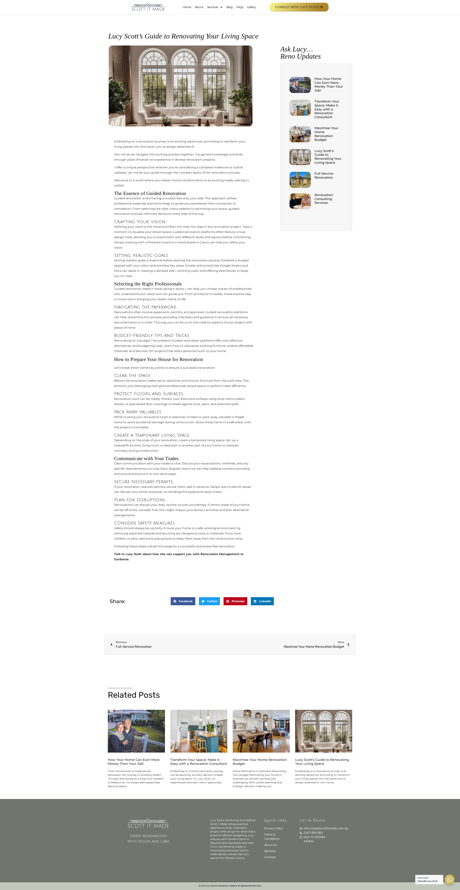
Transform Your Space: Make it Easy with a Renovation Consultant (326, 109)
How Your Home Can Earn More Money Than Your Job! (328, 84)
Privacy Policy (273, 828)
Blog (229, 7)
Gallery (251, 7)
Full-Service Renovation (323, 176)
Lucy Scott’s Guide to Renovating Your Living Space (327, 157)
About (199, 7)
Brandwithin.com (251, 886)
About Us (270, 845)
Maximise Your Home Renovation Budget (326, 134)
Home (187, 7)
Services (212, 7)
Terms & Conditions (271, 836)
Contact (270, 857)
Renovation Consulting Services (323, 199)
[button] (183, 601)
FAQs (239, 7)
